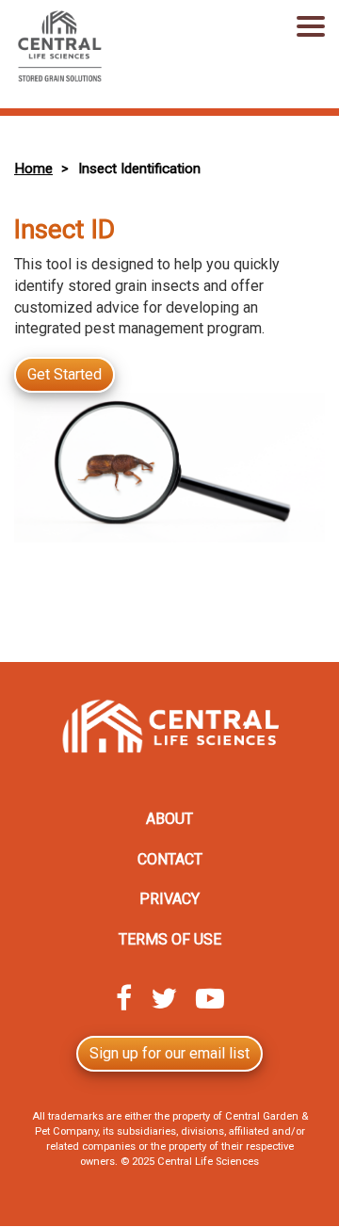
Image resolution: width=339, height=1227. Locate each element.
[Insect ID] (169, 470)
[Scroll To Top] (296, 1203)
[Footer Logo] (169, 730)
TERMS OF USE (170, 939)
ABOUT (169, 819)
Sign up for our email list (169, 1053)
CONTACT (169, 859)
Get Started (64, 374)
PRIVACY (169, 899)
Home (33, 168)
